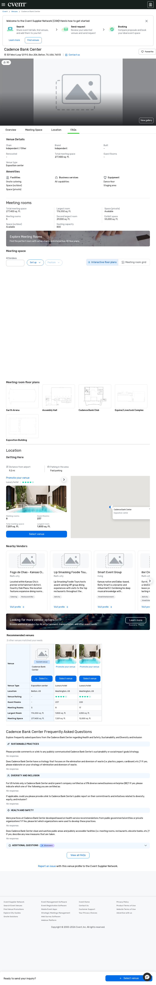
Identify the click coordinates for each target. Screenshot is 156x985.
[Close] (147, 21)
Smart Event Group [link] (110, 572)
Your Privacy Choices (88, 913)
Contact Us (84, 905)
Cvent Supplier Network (14, 902)
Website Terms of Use (126, 909)
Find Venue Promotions (14, 909)
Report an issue (47, 866)
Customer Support (87, 909)
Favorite (149, 51)
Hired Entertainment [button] (106, 597)
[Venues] (150, 4)
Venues (14, 11)
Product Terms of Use (126, 905)
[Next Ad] (64, 479)
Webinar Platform (48, 920)
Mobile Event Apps (49, 909)
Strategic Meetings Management (55, 913)
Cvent (5, 11)
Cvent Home (84, 902)
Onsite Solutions (11, 916)
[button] (21, 262)
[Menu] (3, 5)
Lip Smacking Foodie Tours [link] (71, 572)
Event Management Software (54, 902)
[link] (27, 560)
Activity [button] (57, 597)
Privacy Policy (123, 902)
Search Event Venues (13, 905)
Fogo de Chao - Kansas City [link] (27, 572)
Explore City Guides (12, 913)
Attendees (11, 258)
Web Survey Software (50, 916)
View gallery (146, 120)
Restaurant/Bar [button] (27, 597)
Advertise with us (124, 913)
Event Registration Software (53, 905)
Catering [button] (14, 597)
